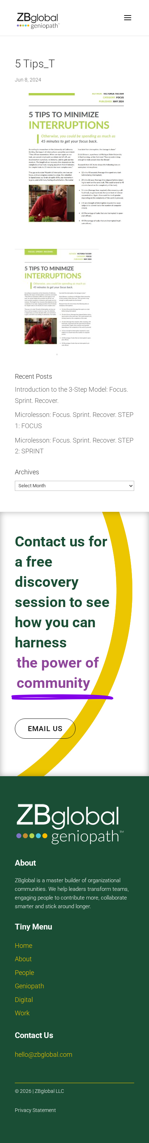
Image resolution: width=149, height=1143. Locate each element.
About (23, 959)
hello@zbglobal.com (43, 1054)
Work (22, 1013)
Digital (24, 999)
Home (23, 945)
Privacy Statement (35, 1110)
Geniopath (29, 986)
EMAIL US (45, 728)
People (24, 972)
